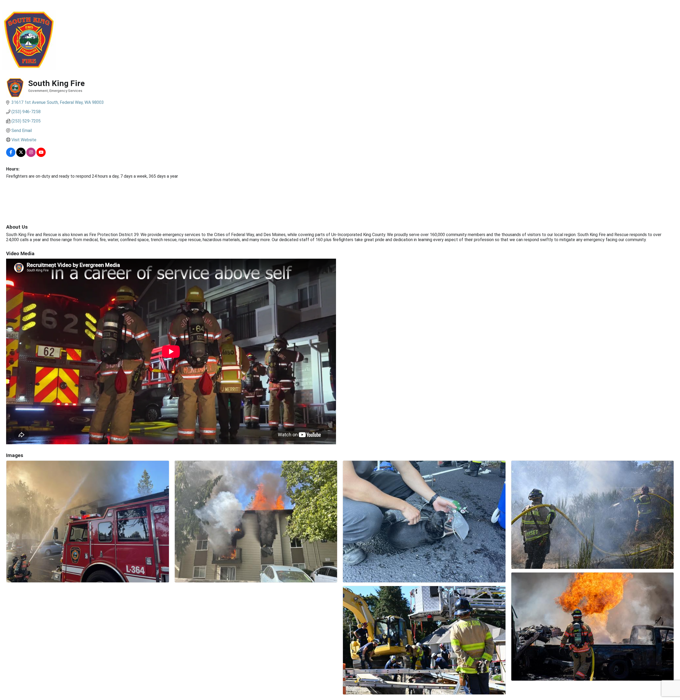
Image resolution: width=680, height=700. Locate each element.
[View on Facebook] (10, 155)
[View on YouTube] (41, 155)
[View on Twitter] (21, 155)
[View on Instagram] (31, 155)
